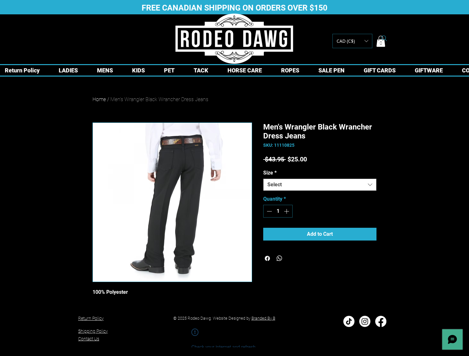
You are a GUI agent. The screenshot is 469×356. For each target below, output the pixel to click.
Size (270, 173)
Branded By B (263, 318)
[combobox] (319, 185)
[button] (352, 41)
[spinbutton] (278, 211)
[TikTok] (348, 321)
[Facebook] (380, 321)
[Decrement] (268, 211)
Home (99, 99)
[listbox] (352, 41)
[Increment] (287, 211)
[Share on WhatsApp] (279, 258)
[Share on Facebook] (267, 258)
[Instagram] (364, 321)
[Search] (384, 38)
